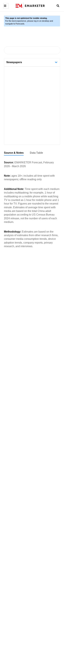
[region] (32, 152)
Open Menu (5, 5)
